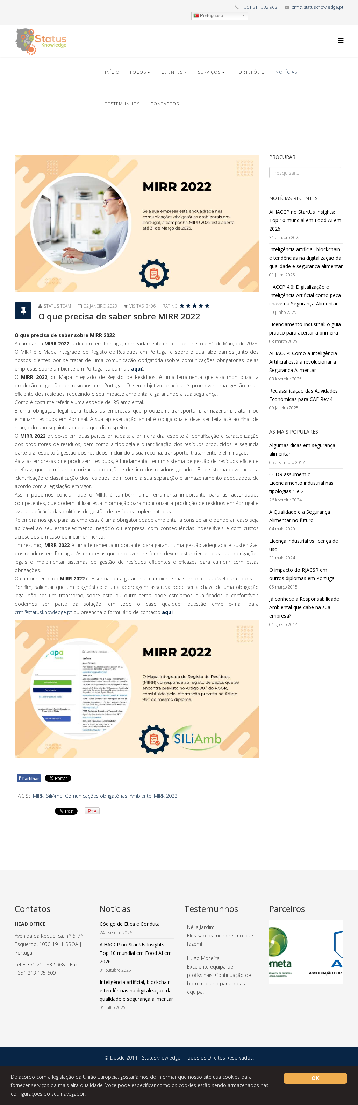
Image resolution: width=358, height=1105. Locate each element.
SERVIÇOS (209, 72)
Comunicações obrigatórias (96, 796)
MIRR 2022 (165, 796)
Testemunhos (122, 104)
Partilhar (29, 778)
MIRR (38, 796)
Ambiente (140, 796)
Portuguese (211, 15)
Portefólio (250, 72)
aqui (136, 368)
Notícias (286, 72)
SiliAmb (54, 796)
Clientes (172, 72)
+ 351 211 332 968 (259, 7)
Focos (138, 72)
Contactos (164, 104)
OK (316, 1078)
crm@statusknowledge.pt (317, 7)
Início (112, 72)
